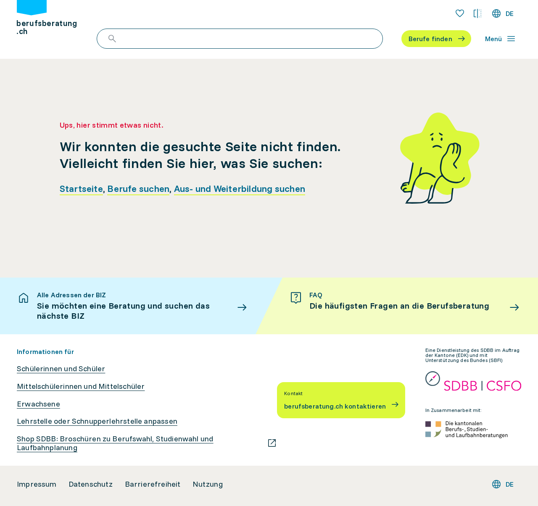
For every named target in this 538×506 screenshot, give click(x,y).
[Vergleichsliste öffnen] (477, 13)
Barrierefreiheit (153, 484)
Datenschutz (91, 484)
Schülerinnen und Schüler (61, 368)
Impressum (37, 484)
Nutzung (208, 484)
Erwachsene (38, 404)
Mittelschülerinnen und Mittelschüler (81, 386)
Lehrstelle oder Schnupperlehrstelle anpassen (97, 421)
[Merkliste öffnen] (459, 13)
